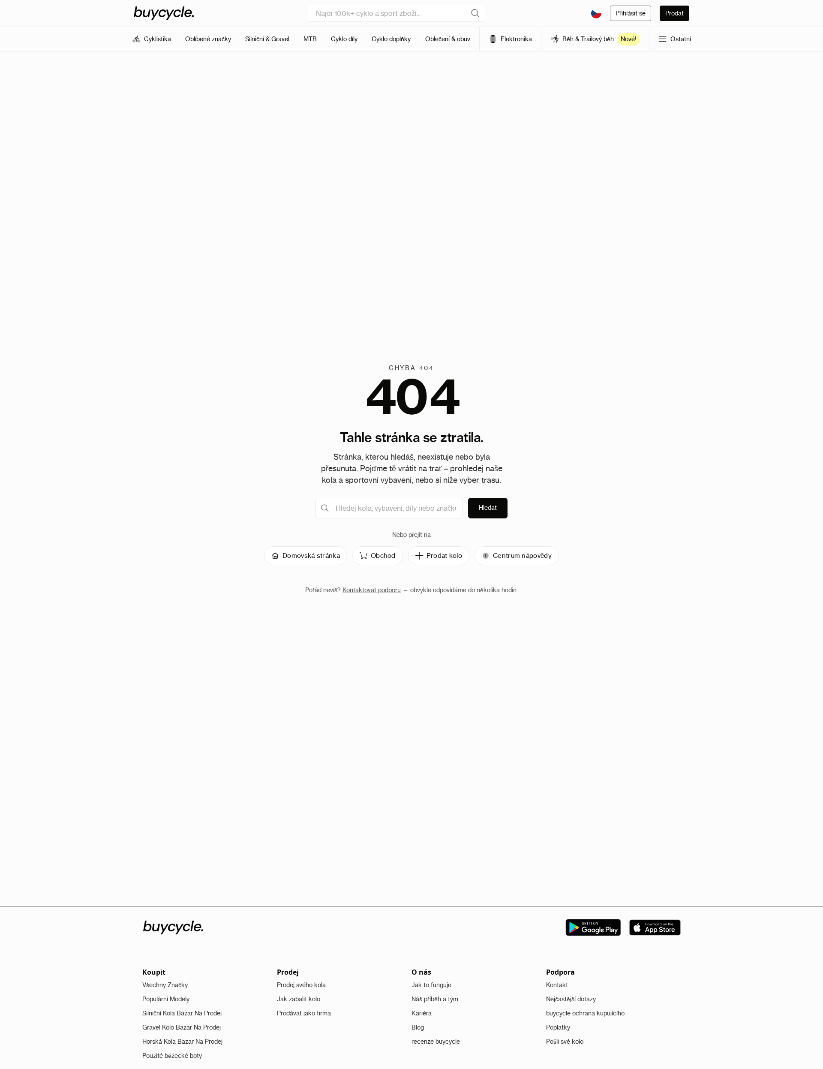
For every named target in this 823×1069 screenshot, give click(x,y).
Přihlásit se (631, 13)
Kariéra (422, 1013)
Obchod (383, 555)
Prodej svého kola (301, 985)
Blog (418, 1027)
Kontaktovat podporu (371, 590)
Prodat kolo (444, 555)
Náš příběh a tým (435, 999)
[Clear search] (475, 13)
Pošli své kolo (564, 1041)
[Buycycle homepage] (164, 13)
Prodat (674, 13)
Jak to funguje (431, 985)
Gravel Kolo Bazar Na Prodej (181, 1027)
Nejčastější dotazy (571, 999)
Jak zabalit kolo (298, 999)
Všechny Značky (165, 985)
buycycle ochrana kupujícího (585, 1013)
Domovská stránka (311, 555)
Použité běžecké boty (172, 1056)
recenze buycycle (436, 1041)
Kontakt (557, 985)
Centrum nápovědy (522, 555)
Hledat (488, 508)
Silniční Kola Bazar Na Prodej (182, 1013)
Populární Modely (165, 999)
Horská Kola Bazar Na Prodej (182, 1041)
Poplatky (558, 1027)
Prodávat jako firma (304, 1013)
